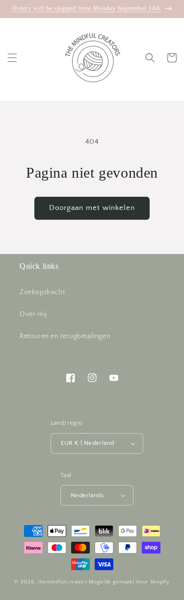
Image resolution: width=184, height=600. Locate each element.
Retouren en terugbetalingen (65, 336)
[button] (12, 58)
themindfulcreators (63, 582)
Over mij (33, 314)
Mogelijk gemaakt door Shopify (129, 582)
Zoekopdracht (42, 292)
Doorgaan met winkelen (92, 208)
